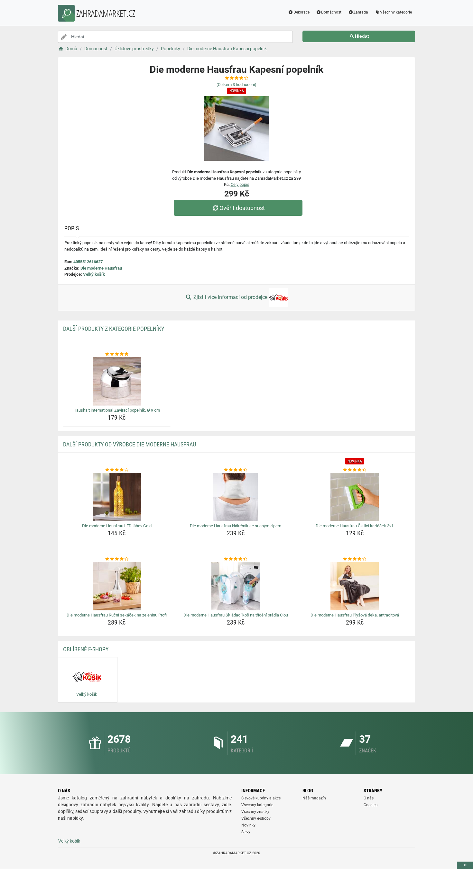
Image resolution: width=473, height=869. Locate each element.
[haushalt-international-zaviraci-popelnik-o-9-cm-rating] (117, 354)
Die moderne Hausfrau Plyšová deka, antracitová (355, 615)
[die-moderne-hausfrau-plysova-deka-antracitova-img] (354, 586)
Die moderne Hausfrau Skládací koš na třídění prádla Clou (235, 615)
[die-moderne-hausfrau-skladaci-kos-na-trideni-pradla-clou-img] (235, 586)
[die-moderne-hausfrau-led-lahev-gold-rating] (117, 470)
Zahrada (360, 12)
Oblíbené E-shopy (85, 649)
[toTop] (465, 865)
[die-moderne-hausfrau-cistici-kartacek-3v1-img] (354, 497)
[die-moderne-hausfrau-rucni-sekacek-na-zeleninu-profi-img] (117, 586)
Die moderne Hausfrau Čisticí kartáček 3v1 (355, 525)
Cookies (370, 805)
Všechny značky (255, 811)
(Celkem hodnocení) (236, 84)
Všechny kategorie (396, 12)
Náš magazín (314, 798)
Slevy (245, 832)
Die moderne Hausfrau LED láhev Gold (117, 525)
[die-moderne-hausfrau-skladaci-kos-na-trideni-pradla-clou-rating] (235, 559)
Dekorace (301, 12)
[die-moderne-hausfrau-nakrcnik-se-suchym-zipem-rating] (235, 470)
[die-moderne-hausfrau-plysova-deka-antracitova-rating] (354, 559)
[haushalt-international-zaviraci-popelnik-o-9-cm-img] (117, 381)
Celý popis (240, 184)
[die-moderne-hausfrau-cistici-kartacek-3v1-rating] (354, 470)
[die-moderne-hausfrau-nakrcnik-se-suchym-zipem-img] (235, 497)
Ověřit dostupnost (242, 208)
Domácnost (331, 12)
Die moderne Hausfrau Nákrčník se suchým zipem (235, 525)
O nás (369, 798)
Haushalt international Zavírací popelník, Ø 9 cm (116, 410)
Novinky (248, 825)
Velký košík (94, 274)
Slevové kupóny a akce (261, 798)
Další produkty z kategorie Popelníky (113, 328)
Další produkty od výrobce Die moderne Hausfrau (129, 444)
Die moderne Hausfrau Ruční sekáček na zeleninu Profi (117, 615)
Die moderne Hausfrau (101, 268)
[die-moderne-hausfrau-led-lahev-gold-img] (117, 497)
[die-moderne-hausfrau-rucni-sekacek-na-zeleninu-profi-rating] (117, 559)
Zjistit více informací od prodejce (230, 297)
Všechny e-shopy (256, 818)
